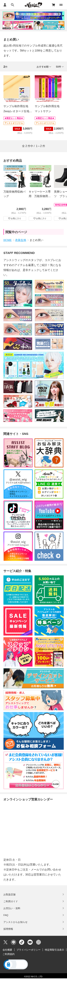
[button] (15, 965)
